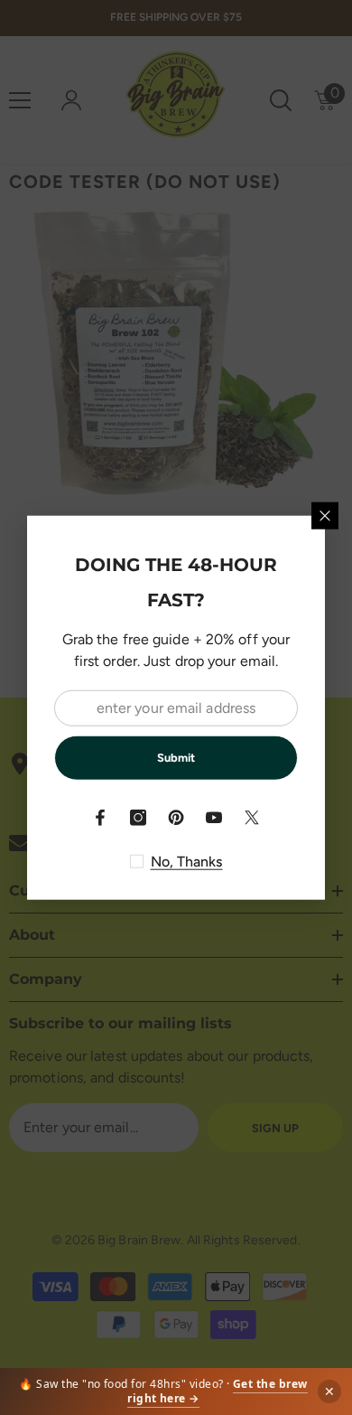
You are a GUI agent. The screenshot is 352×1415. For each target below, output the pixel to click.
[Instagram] (138, 817)
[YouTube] (214, 817)
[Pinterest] (176, 817)
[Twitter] (252, 817)
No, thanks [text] (187, 860)
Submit (176, 757)
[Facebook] (100, 817)
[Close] (324, 515)
